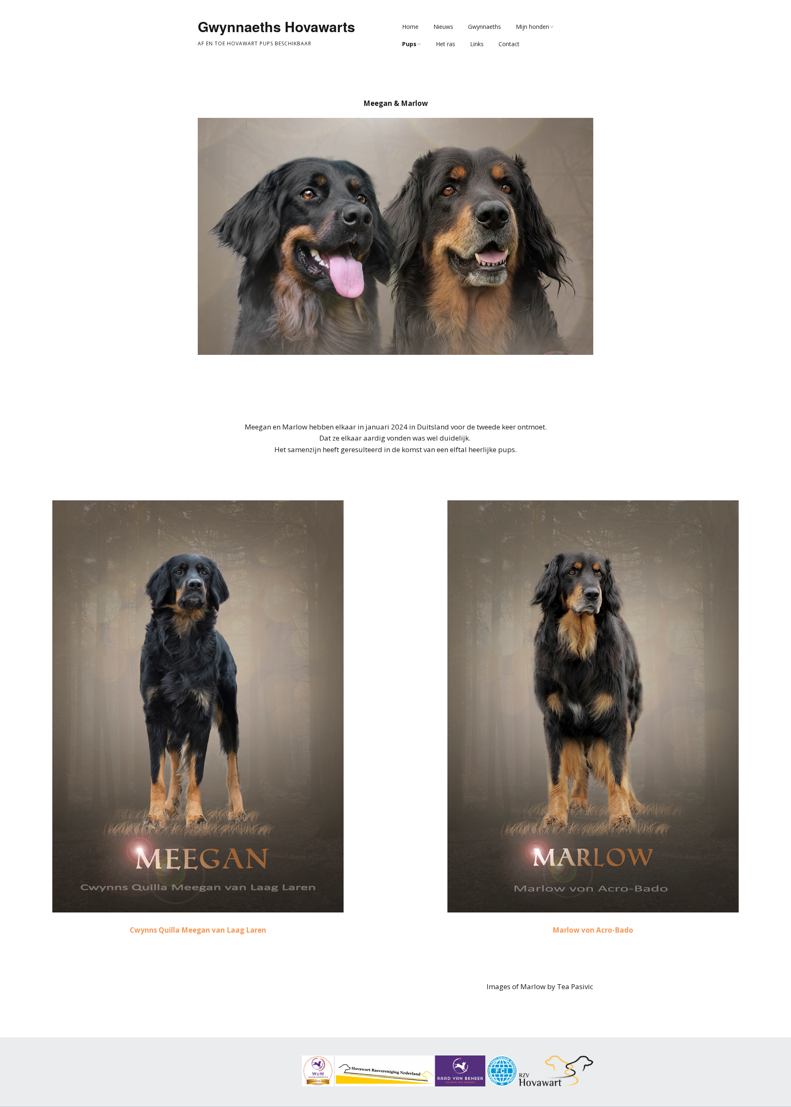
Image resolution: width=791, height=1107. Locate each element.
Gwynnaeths (484, 26)
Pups (409, 44)
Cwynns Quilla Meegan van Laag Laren (198, 930)
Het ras (445, 44)
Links (477, 44)
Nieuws (443, 26)
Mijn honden (532, 26)
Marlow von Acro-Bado (592, 930)
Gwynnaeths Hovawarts (276, 26)
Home (410, 26)
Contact (509, 44)
